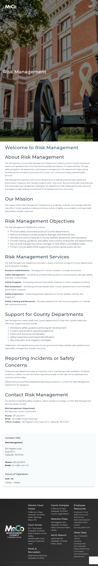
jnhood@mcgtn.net (20, 465)
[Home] (10, 6)
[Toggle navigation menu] (90, 6)
